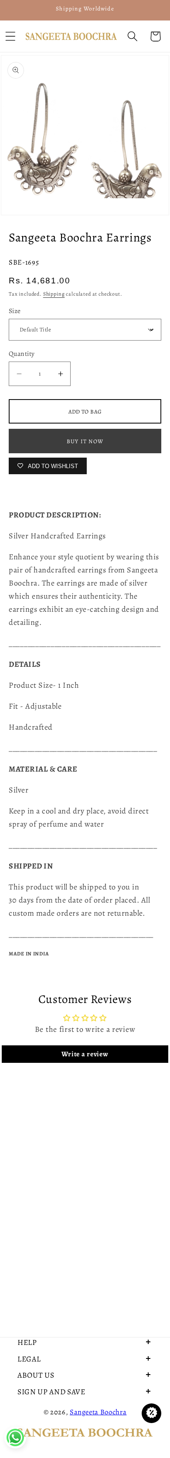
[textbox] (85, 643)
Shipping (54, 293)
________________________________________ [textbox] (85, 643)
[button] (132, 36)
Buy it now (85, 441)
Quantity (22, 353)
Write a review (84, 1054)
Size (15, 310)
